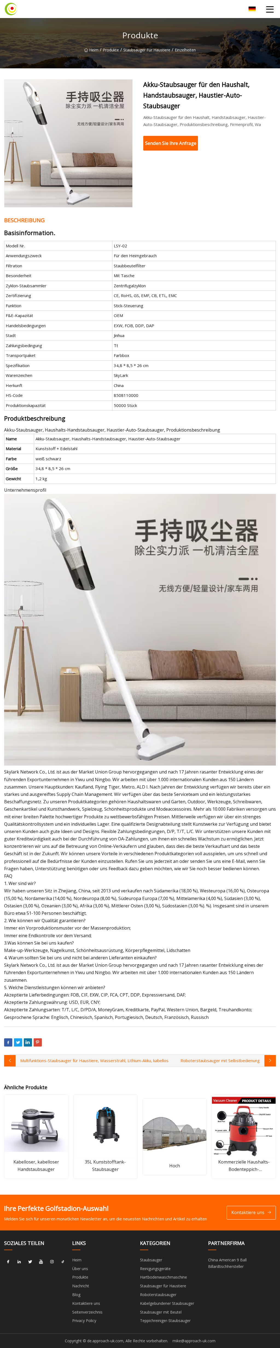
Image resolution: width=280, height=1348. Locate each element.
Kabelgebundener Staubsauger (167, 1303)
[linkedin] (19, 1262)
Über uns (80, 1268)
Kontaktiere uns (247, 1212)
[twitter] (30, 1262)
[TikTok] (63, 1262)
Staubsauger (151, 1259)
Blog (76, 1294)
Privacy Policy (84, 1320)
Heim (93, 49)
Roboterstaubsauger (158, 1294)
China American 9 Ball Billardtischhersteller (227, 1263)
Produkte (111, 49)
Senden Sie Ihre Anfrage (170, 143)
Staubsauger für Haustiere (146, 49)
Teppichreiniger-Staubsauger (165, 1320)
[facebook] (8, 1262)
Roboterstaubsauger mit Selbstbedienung (220, 1060)
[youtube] (41, 1262)
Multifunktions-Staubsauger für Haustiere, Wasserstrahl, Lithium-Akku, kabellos (94, 1060)
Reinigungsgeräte (155, 1268)
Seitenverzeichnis (87, 1312)
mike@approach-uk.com (194, 1340)
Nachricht (80, 1285)
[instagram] (52, 1262)
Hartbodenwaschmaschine (163, 1277)
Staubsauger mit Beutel (161, 1312)
